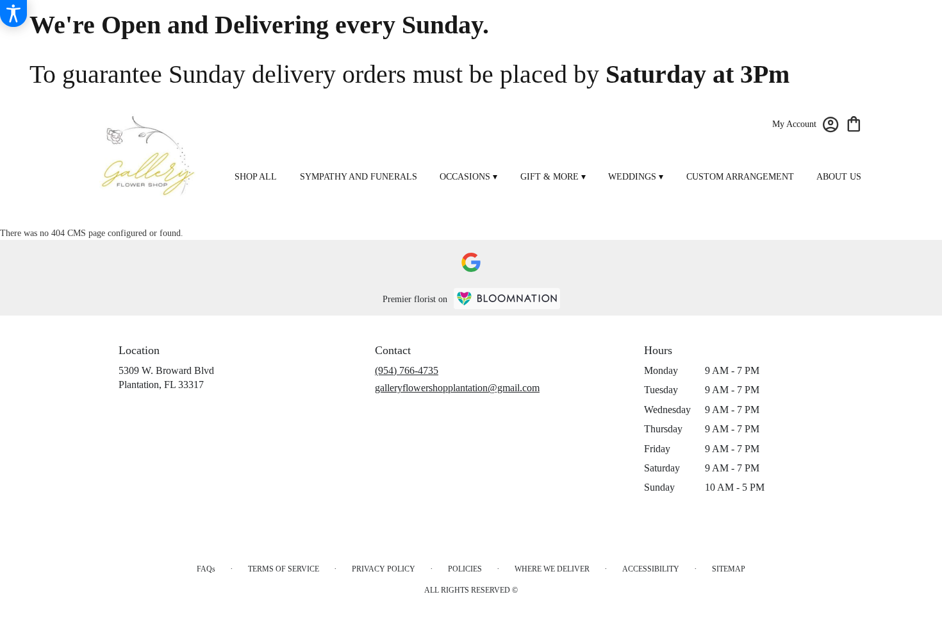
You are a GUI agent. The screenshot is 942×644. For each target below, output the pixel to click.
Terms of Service (283, 568)
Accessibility (650, 568)
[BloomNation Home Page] (507, 298)
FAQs (206, 568)
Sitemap (728, 568)
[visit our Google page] (471, 262)
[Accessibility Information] (13, 13)
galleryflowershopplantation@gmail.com (457, 387)
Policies (465, 568)
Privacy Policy (383, 568)
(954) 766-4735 (406, 370)
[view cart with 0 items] (854, 123)
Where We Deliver (552, 568)
